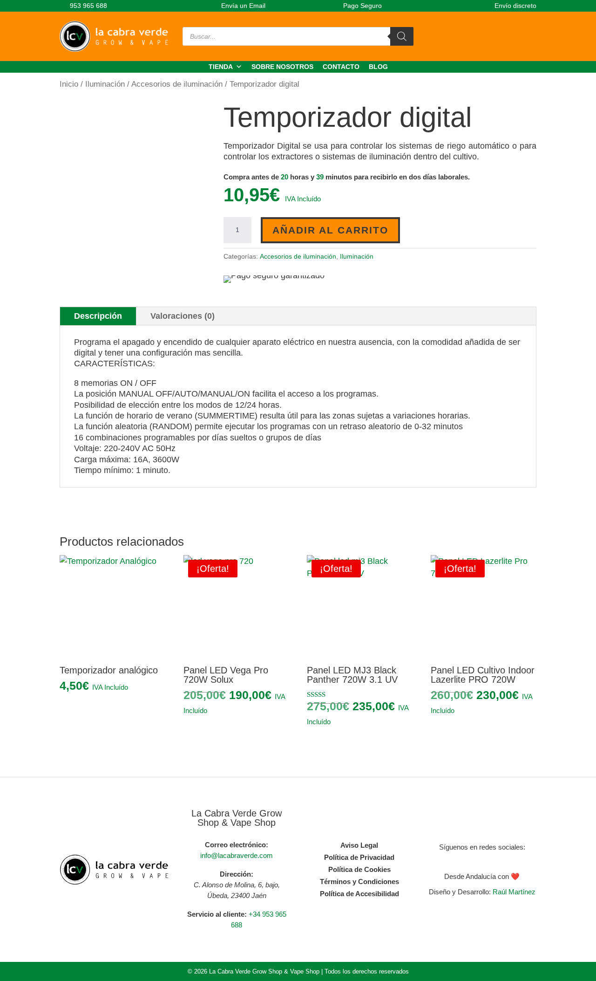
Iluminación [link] (105, 84)
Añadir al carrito (330, 230)
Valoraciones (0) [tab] (182, 316)
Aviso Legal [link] (359, 845)
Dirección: (236, 874)
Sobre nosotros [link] (282, 66)
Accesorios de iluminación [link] (177, 84)
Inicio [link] (69, 84)
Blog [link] (378, 66)
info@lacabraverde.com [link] (236, 855)
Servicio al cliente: (217, 914)
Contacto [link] (341, 66)
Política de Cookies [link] (359, 869)
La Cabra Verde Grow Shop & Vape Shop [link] (236, 818)
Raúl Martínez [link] (514, 892)
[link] (83, 5)
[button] (472, 859)
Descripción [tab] (98, 316)
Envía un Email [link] (242, 5)
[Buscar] (401, 36)
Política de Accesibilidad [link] (359, 894)
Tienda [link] (221, 66)
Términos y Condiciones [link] (359, 881)
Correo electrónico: (236, 845)
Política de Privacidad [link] (359, 857)
